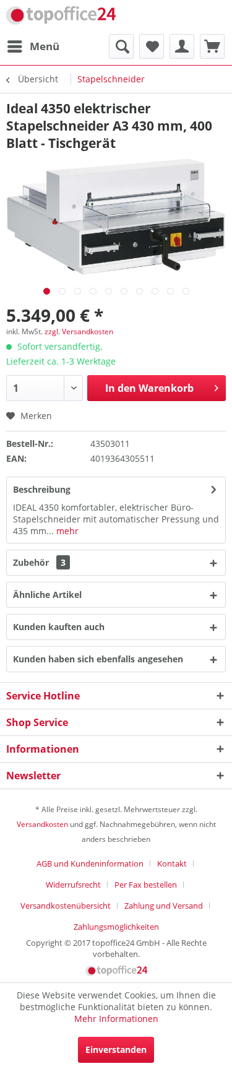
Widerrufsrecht (73, 884)
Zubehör (39, 562)
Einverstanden (116, 1049)
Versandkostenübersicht (65, 905)
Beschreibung (42, 489)
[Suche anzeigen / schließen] (121, 46)
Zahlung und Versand (163, 905)
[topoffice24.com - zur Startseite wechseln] (61, 17)
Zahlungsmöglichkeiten (116, 926)
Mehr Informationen (116, 1018)
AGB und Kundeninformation (90, 863)
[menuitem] (33, 46)
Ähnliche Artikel (47, 594)
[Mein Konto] (182, 46)
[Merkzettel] (151, 46)
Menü (44, 46)
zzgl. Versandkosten (79, 331)
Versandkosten (42, 824)
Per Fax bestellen (145, 884)
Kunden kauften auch (59, 627)
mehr (66, 531)
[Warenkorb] (212, 46)
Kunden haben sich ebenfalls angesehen (98, 659)
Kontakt (172, 863)
